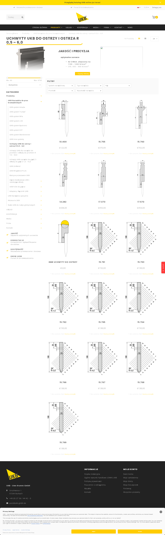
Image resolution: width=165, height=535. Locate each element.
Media (96, 27)
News (130, 27)
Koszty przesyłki (70, 153)
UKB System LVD (16, 121)
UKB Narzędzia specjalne (18, 196)
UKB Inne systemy (17, 139)
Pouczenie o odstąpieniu (95, 485)
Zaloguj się (156, 7)
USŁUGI (69, 27)
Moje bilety (128, 481)
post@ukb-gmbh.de (17, 503)
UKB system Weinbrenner (20, 135)
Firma (106, 27)
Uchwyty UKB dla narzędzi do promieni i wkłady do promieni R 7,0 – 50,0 (23, 153)
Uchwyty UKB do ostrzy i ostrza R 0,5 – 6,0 (20, 145)
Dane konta (128, 474)
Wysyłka (87, 488)
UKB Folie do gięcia (17, 187)
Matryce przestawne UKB (20, 175)
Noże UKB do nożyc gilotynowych (21, 205)
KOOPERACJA (82, 27)
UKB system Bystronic (18, 126)
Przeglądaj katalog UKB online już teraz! (82, 2)
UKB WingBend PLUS (18, 171)
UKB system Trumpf (17, 112)
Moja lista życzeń (130, 485)
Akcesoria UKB (14, 200)
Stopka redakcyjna (92, 474)
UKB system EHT (16, 130)
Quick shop (64, 141)
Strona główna (39, 27)
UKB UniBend (15, 166)
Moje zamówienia (130, 477)
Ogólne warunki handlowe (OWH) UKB (100, 477)
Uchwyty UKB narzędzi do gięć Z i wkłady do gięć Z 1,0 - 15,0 (23, 160)
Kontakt (118, 27)
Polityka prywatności (93, 481)
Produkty (55, 27)
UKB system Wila (16, 116)
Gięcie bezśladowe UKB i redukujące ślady (19, 181)
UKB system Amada (17, 107)
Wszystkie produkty (131, 492)
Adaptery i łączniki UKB (19, 191)
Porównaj (127, 488)
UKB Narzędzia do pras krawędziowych (18, 101)
